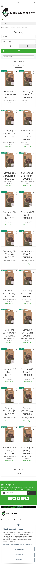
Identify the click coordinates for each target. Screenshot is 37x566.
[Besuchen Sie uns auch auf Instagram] (18, 498)
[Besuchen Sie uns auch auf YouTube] (14, 498)
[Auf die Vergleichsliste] (16, 71)
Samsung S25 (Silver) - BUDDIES (27, 372)
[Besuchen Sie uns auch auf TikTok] (23, 498)
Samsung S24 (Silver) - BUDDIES (27, 254)
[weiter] (23, 65)
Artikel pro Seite (7, 41)
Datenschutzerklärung (7, 487)
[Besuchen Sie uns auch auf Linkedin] (27, 498)
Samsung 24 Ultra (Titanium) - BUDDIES (27, 135)
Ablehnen (19, 559)
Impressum (6, 544)
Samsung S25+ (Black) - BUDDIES (9, 411)
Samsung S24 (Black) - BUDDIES (9, 215)
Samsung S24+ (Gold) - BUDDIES (27, 293)
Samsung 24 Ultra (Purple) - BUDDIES (9, 133)
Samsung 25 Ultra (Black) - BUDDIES (9, 176)
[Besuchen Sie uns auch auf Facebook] (10, 498)
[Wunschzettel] (34, 2)
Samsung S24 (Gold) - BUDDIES (27, 215)
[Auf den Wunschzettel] (16, 73)
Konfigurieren (19, 554)
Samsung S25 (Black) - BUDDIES (9, 372)
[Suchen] (34, 23)
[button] (18, 2)
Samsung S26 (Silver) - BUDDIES (27, 450)
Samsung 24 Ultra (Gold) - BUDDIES (27, 94)
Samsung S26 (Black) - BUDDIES (9, 450)
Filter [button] (18, 51)
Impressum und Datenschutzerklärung (21, 544)
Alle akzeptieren (19, 549)
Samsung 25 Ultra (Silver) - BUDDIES (27, 176)
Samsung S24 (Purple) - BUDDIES (9, 254)
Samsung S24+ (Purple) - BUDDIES (9, 333)
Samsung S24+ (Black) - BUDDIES (10, 293)
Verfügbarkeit (8, 56)
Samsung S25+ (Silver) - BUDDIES (27, 411)
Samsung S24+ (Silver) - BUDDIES (27, 333)
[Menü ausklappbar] (2, 6)
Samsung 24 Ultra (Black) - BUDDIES (9, 94)
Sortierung (5, 36)
